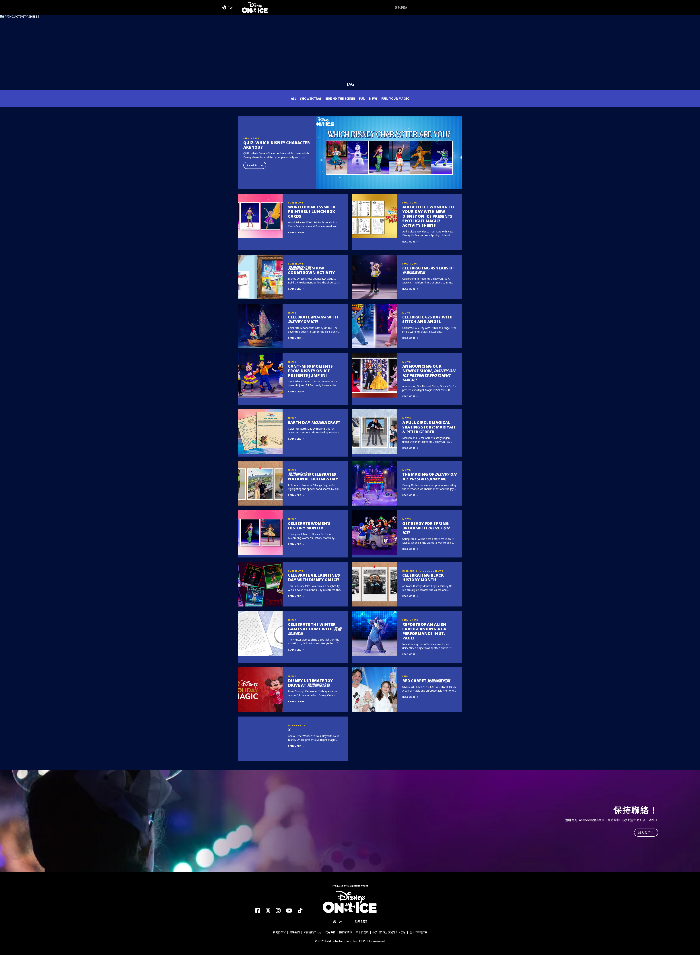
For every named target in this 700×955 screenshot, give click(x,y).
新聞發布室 (279, 932)
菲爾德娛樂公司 (312, 932)
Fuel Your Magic (395, 99)
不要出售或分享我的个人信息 (389, 932)
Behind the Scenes (340, 99)
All (294, 99)
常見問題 (401, 7)
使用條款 (330, 932)
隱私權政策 (345, 932)
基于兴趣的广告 (418, 932)
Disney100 (296, 725)
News (373, 99)
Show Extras (311, 99)
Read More (254, 165)
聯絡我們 (294, 932)
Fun (362, 99)
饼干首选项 (362, 932)
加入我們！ (646, 833)
